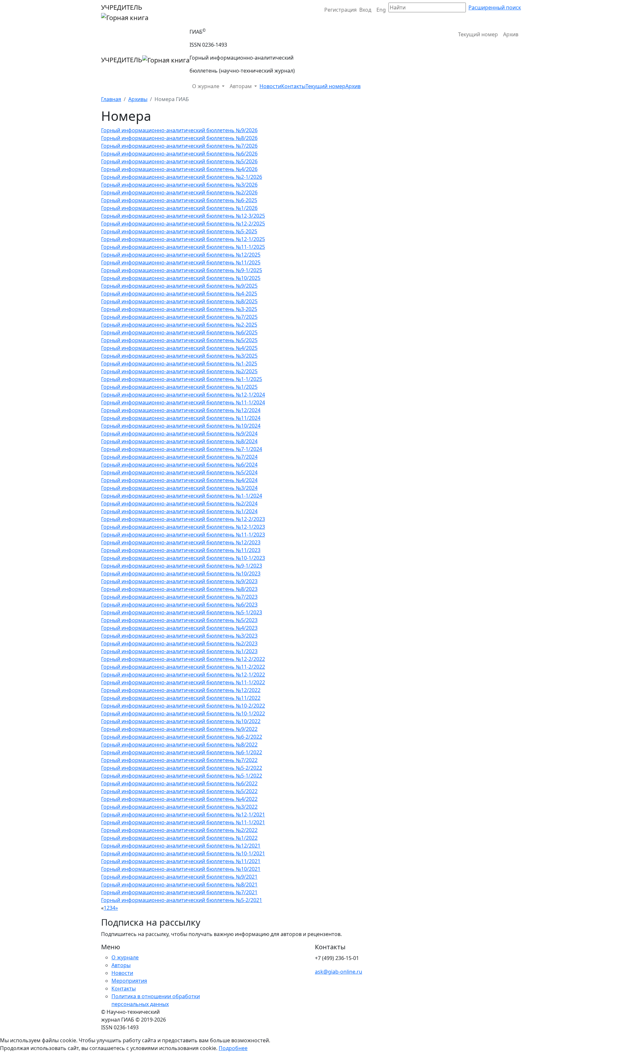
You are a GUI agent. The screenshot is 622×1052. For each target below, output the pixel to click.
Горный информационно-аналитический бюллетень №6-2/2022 (181, 736)
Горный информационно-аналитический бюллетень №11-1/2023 (183, 534)
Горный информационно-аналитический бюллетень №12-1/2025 (183, 239)
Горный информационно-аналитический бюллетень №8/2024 (179, 441)
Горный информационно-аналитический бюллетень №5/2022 (179, 791)
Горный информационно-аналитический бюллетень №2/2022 (179, 830)
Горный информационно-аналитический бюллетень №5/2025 (179, 340)
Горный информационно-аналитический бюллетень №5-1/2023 (181, 612)
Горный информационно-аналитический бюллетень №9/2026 (179, 130)
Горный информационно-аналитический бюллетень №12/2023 (180, 542)
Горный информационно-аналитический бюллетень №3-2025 (179, 309)
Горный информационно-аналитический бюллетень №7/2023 (179, 596)
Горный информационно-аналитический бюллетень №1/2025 (179, 386)
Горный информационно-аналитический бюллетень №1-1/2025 (181, 379)
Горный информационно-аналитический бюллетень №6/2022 (179, 783)
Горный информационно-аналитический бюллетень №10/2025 (180, 278)
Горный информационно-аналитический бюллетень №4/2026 (179, 169)
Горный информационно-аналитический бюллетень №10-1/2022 (183, 713)
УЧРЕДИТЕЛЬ (121, 7)
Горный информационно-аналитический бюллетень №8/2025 (179, 301)
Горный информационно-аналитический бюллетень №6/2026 (179, 153)
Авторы (121, 965)
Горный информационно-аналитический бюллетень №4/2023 (179, 627)
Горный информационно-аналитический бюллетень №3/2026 (179, 184)
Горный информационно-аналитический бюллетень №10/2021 (180, 869)
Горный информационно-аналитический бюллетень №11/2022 (180, 697)
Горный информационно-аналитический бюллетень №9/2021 (179, 876)
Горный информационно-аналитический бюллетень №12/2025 (180, 254)
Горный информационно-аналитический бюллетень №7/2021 (179, 892)
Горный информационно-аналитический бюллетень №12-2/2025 (183, 223)
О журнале (206, 86)
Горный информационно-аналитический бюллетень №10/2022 (180, 721)
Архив (510, 34)
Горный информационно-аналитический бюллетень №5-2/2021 (181, 900)
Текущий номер (478, 34)
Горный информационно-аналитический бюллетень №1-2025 (179, 363)
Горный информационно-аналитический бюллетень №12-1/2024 (183, 394)
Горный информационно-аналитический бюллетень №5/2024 (179, 472)
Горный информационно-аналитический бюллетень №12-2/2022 (183, 659)
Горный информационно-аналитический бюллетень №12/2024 (180, 410)
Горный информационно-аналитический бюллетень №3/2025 (179, 355)
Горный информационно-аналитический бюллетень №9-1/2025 (181, 270)
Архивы (137, 99)
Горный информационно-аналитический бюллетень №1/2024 (179, 511)
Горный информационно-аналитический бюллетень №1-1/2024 (181, 495)
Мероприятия (129, 980)
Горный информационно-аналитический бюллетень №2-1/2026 (181, 176)
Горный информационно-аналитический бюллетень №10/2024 (180, 425)
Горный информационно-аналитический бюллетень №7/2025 (179, 316)
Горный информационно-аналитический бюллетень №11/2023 (180, 550)
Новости (270, 86)
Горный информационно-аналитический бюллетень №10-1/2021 (183, 853)
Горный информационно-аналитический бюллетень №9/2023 (179, 581)
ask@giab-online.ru (338, 971)
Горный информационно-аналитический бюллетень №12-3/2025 (183, 215)
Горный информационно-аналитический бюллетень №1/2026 (179, 208)
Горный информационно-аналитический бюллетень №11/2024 (180, 418)
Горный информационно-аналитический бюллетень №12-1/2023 (183, 526)
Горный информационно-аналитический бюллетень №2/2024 (179, 503)
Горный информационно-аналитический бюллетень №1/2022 (179, 837)
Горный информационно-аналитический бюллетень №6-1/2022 (181, 752)
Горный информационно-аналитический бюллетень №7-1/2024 (181, 449)
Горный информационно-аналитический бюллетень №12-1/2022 (183, 674)
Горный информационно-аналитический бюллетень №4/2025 (179, 348)
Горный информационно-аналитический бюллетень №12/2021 (180, 845)
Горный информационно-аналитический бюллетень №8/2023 (179, 589)
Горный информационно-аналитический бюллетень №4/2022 (179, 799)
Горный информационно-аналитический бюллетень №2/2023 (179, 643)
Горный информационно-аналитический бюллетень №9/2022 (179, 729)
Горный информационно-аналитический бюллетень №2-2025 (179, 324)
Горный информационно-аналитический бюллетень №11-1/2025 (183, 246)
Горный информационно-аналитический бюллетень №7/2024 (179, 456)
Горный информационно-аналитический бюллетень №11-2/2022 (183, 666)
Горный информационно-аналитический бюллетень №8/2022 (179, 744)
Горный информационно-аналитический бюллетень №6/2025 (179, 332)
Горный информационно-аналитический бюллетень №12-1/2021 (183, 814)
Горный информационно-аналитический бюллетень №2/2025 (179, 371)
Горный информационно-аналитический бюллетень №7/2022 (179, 760)
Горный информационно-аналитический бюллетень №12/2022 (180, 690)
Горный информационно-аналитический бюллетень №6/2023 (179, 604)
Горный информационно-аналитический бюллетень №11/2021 (180, 861)
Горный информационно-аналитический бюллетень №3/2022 (179, 806)
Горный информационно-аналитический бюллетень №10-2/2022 (183, 705)
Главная (111, 99)
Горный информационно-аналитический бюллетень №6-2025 (179, 200)
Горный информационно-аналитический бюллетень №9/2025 (179, 285)
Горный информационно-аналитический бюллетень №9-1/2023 (181, 565)
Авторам (241, 86)
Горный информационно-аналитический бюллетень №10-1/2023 (183, 557)
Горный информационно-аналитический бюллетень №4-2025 (179, 293)
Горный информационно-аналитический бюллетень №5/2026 (179, 161)
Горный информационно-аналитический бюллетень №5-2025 (179, 231)
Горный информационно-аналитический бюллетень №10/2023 (180, 573)
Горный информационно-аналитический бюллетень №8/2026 (179, 138)
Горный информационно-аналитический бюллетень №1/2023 (179, 651)
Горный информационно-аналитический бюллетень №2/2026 (179, 192)
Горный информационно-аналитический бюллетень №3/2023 (179, 635)
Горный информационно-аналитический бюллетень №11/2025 (180, 262)
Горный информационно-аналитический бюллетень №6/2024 (179, 464)
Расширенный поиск (494, 7)
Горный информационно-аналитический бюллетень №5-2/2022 (181, 767)
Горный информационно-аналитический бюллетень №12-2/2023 (183, 519)
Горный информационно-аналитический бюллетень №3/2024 (179, 487)
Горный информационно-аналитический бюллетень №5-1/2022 (181, 775)
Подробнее (233, 1048)
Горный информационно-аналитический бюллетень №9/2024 (179, 433)
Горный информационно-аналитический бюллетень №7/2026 (179, 145)
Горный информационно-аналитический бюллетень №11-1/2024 (183, 402)
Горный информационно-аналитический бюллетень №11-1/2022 (183, 682)
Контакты (293, 86)
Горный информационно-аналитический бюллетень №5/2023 (179, 620)
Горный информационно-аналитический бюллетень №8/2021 (179, 884)
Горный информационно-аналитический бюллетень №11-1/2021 (183, 822)
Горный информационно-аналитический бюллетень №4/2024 (179, 480)
